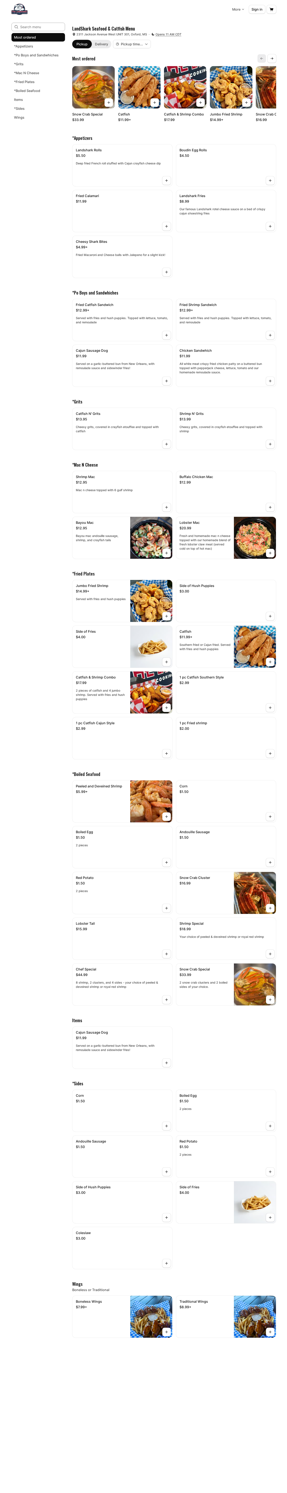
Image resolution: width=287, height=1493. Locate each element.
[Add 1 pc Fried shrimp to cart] (270, 753)
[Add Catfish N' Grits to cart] (166, 444)
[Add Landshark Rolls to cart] (166, 180)
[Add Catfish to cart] (155, 102)
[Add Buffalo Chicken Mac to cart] (270, 507)
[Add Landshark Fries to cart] (270, 226)
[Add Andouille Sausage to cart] (270, 862)
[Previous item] (261, 58)
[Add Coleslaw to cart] (166, 1263)
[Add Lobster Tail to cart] (166, 954)
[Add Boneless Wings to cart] (166, 1332)
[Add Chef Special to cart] (166, 1000)
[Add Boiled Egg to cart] (166, 862)
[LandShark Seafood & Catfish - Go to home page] (19, 9)
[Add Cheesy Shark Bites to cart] (166, 272)
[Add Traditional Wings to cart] (270, 1332)
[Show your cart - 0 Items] (271, 9)
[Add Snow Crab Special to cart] (109, 102)
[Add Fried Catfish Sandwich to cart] (166, 335)
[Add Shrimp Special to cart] (270, 954)
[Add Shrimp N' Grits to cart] (270, 444)
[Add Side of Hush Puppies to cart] (270, 616)
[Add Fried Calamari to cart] (166, 226)
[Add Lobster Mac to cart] (270, 553)
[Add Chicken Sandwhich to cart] (270, 381)
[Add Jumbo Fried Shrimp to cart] (246, 102)
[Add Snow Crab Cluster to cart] (270, 908)
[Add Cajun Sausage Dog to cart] (166, 381)
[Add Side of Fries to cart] (166, 662)
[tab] (82, 44)
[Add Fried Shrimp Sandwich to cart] (270, 335)
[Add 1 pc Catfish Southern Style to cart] (270, 708)
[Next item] (272, 58)
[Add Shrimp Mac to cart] (166, 507)
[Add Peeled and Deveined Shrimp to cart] (166, 817)
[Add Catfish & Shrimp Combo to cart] (200, 102)
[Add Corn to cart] (270, 817)
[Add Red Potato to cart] (166, 908)
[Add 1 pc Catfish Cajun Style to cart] (166, 753)
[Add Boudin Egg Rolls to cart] (270, 180)
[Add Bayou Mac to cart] (166, 553)
